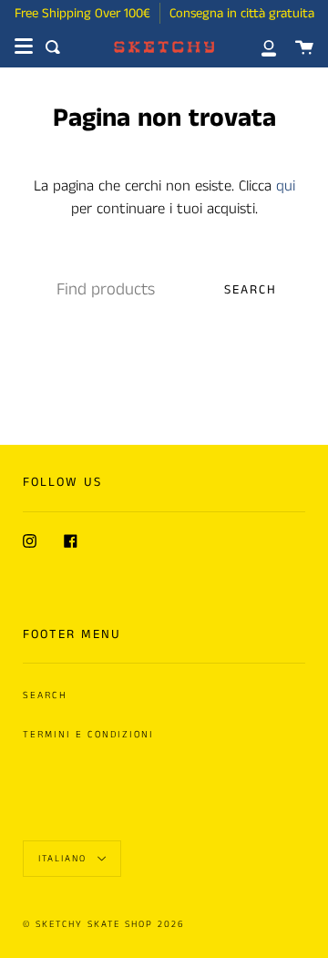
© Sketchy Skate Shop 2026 (104, 924)
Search (250, 290)
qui (285, 186)
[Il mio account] (259, 47)
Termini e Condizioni (88, 734)
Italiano (64, 858)
